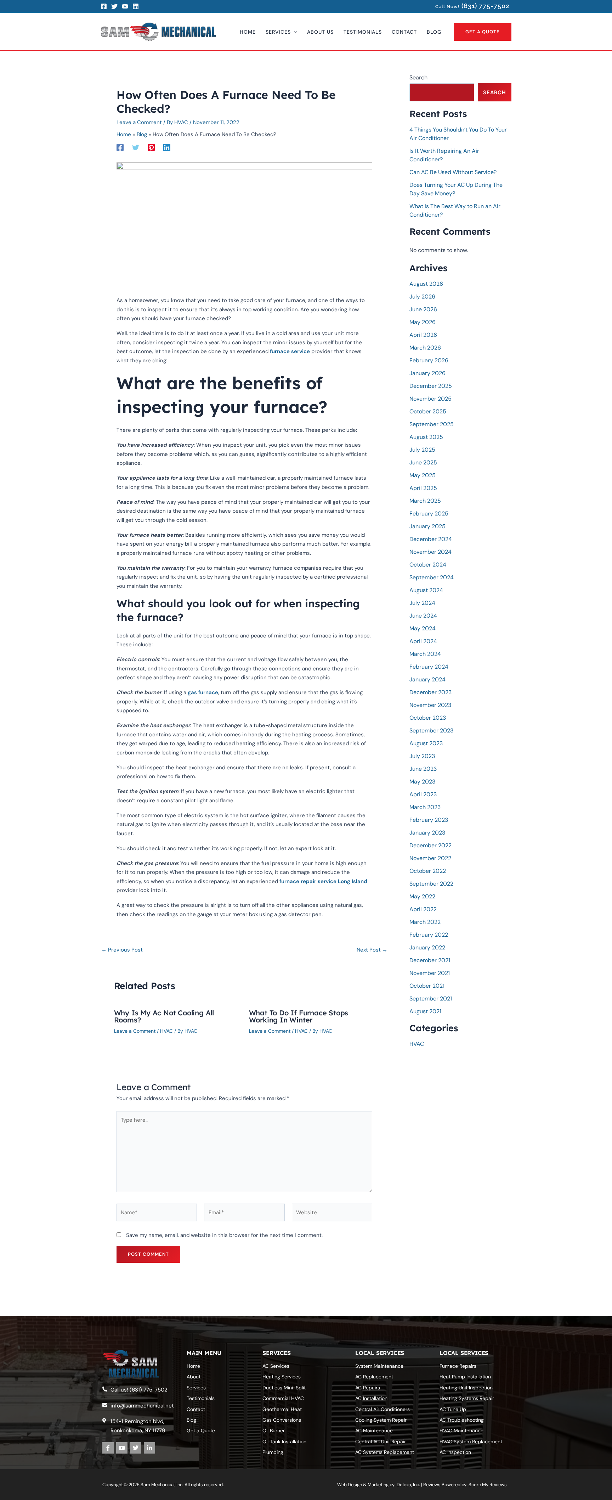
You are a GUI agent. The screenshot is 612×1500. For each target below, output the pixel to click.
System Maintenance (379, 1366)
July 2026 (422, 296)
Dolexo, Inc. (408, 1485)
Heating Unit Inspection (466, 1387)
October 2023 (427, 717)
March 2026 (425, 347)
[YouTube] (125, 6)
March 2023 (425, 807)
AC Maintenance (374, 1430)
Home (193, 1366)
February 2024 (428, 666)
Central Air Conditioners (382, 1409)
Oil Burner (273, 1430)
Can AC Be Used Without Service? (453, 172)
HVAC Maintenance (461, 1430)
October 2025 (427, 411)
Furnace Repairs (458, 1366)
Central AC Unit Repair (380, 1441)
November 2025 (430, 398)
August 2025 (426, 437)
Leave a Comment (139, 122)
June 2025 (423, 462)
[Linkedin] (166, 147)
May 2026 (422, 322)
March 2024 (425, 654)
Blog (191, 1420)
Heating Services (281, 1376)
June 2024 (423, 615)
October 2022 (427, 871)
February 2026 (428, 360)
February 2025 (428, 513)
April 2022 (423, 909)
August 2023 (426, 743)
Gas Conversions (281, 1420)
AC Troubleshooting (462, 1420)
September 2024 (431, 577)
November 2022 (430, 858)
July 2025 (422, 449)
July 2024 (422, 603)
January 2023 (427, 832)
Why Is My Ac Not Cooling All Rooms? (164, 1016)
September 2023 (431, 730)
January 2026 (427, 373)
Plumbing (272, 1452)
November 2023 (430, 705)
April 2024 (423, 641)
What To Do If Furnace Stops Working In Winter (298, 1016)
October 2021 (426, 985)
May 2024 (422, 628)
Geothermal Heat (282, 1409)
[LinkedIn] (135, 6)
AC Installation (371, 1398)
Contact (196, 1409)
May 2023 (422, 781)
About (193, 1376)
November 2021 (429, 973)
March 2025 (425, 500)
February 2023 (428, 820)
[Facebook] (104, 6)
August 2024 (426, 590)
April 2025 (423, 488)
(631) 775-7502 (485, 6)
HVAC (166, 1031)
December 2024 (430, 539)
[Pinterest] (151, 147)
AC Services (275, 1366)
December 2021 (429, 960)
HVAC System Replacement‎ (471, 1441)
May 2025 (422, 475)
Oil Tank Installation (284, 1441)
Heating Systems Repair (467, 1398)
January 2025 (427, 526)
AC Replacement (374, 1376)
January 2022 (427, 947)
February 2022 (428, 934)
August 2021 (425, 1011)
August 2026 (426, 284)
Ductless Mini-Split (284, 1387)
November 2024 (430, 552)
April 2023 (423, 794)
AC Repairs (367, 1387)
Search (418, 77)
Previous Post (122, 950)
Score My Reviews (488, 1485)
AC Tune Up (453, 1409)
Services (196, 1387)
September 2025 (431, 424)
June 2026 (423, 309)
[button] (294, 32)
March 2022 (425, 922)
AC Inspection (455, 1452)
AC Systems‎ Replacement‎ (384, 1452)
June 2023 (423, 769)
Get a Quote (201, 1430)
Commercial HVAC (283, 1398)
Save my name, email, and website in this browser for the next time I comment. (224, 1235)
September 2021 (430, 998)
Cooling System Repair (381, 1420)
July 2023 (422, 756)
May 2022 (422, 896)
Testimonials (201, 1398)
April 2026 (423, 335)
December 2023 (430, 692)
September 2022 (431, 883)
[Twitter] (114, 6)
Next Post (372, 950)
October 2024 (427, 564)
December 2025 (430, 386)
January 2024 (427, 679)
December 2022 (430, 845)
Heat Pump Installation (465, 1376)
